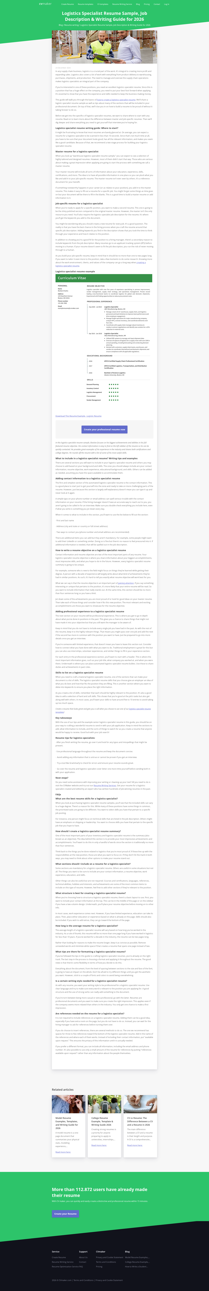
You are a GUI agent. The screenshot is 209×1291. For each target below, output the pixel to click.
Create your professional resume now (104, 429)
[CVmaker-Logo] (45, 3)
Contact (157, 4)
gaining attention (126, 583)
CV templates (102, 4)
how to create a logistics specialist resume (116, 99)
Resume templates (85, 4)
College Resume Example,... (137, 1262)
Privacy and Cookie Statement (109, 1257)
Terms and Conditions (106, 1262)
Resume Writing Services (105, 785)
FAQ (81, 1266)
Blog (138, 4)
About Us (83, 1257)
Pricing (147, 4)
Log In (166, 4)
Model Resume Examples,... (137, 1257)
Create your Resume (65, 1213)
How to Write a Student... (136, 1266)
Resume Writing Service (122, 4)
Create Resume (67, 4)
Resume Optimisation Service (65, 1266)
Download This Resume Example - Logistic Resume (78, 416)
